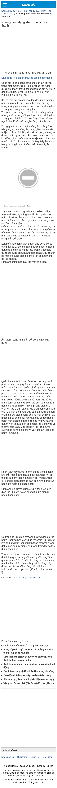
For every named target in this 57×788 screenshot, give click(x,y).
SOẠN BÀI (29, 4)
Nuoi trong (22, 757)
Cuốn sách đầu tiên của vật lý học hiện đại (25, 645)
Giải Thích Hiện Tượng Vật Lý (27, 577)
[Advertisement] (28, 50)
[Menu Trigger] (4, 4)
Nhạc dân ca (7, 757)
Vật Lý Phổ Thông (25, 11)
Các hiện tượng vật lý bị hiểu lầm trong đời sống (28, 671)
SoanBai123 (7, 11)
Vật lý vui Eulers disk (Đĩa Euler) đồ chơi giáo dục (29, 683)
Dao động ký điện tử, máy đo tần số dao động (26, 77)
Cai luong (47, 757)
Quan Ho (35, 757)
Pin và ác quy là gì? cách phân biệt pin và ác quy (28, 679)
